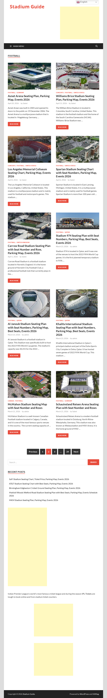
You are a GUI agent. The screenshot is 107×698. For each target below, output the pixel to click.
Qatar (67, 232)
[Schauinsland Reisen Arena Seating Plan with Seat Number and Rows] (77, 384)
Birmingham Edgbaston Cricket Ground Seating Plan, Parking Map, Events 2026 (44, 488)
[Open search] (97, 46)
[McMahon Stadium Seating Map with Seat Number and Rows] (29, 384)
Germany (20, 93)
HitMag (96, 694)
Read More (13, 123)
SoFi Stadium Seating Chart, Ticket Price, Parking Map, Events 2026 (39, 479)
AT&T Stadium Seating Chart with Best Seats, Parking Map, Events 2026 (41, 483)
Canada (11, 401)
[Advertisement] (79, 23)
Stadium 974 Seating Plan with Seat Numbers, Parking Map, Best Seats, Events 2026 (77, 239)
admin (74, 246)
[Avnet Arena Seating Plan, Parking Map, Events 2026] (29, 76)
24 (67, 451)
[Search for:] (53, 462)
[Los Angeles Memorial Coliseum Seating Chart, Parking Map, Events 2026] (29, 149)
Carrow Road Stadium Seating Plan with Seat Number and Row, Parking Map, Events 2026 (29, 249)
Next (76, 451)
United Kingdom (23, 242)
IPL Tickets (87, 593)
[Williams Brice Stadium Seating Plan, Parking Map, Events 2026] (77, 76)
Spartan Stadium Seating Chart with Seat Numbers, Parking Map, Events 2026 (76, 172)
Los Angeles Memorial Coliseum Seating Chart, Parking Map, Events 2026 (29, 172)
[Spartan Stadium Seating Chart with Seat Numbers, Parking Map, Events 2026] (77, 149)
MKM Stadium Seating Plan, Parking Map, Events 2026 (33, 500)
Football (11, 93)
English (83, 2)
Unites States (79, 93)
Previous (33, 451)
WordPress (84, 694)
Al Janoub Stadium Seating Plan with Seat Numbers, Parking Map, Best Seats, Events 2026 (28, 327)
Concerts (60, 93)
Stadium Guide (27, 6)
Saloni (25, 103)
